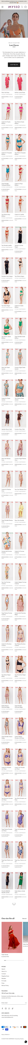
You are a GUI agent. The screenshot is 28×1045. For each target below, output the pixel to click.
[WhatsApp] (9, 1008)
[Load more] (14, 903)
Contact (4, 973)
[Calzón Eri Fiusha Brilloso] (7, 111)
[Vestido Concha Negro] (20, 235)
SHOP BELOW (14, 64)
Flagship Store (5, 976)
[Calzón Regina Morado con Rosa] (20, 726)
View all (24, 918)
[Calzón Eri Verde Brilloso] (20, 295)
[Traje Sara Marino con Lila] (7, 850)
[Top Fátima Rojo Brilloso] (7, 204)
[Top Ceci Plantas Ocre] (20, 479)
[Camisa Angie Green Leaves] (20, 357)
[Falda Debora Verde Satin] (20, 880)
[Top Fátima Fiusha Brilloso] (20, 111)
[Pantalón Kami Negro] (7, 266)
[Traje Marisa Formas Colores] (7, 602)
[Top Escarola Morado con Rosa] (7, 788)
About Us (4, 971)
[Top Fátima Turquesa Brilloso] (20, 142)
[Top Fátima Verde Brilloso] (7, 326)
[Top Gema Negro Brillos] (7, 664)
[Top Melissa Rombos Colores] (20, 633)
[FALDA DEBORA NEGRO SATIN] (7, 880)
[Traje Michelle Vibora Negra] (7, 726)
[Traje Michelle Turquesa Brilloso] (7, 173)
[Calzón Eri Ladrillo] (20, 204)
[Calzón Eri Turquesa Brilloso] (7, 142)
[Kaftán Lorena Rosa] (20, 82)
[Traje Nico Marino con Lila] (20, 850)
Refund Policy (5, 985)
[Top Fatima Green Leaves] (20, 388)
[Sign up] (25, 1003)
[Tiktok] (12, 1008)
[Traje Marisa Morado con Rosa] (7, 819)
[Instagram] (6, 1008)
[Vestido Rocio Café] (7, 419)
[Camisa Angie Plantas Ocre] (20, 448)
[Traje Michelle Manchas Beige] (20, 695)
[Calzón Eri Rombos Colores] (7, 633)
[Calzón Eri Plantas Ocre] (7, 479)
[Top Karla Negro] (7, 295)
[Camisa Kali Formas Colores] (7, 541)
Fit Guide (4, 981)
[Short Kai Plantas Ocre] (7, 448)
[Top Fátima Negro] (20, 266)
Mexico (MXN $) (5, 1034)
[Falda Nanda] (12, 937)
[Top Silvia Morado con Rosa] (20, 788)
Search (3, 969)
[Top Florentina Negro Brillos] (20, 664)
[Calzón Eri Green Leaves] (7, 388)
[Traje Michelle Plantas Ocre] (7, 510)
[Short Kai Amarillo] (20, 510)
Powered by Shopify (19, 1038)
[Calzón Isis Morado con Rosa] (20, 757)
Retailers (4, 978)
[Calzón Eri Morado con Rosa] (7, 757)
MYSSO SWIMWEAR (9, 1038)
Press (3, 983)
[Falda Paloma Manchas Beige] (7, 695)
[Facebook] (2, 1008)
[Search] (22, 7)
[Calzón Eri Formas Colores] (20, 541)
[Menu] (2, 7)
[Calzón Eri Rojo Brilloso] (20, 173)
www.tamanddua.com (7, 1017)
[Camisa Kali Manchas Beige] (20, 602)
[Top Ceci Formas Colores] (7, 571)
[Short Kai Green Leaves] (7, 357)
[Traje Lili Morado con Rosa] (20, 819)
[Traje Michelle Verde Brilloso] (20, 326)
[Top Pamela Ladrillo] (7, 235)
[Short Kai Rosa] (7, 82)
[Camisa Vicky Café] (20, 419)
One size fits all (8, 918)
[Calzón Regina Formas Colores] (20, 571)
